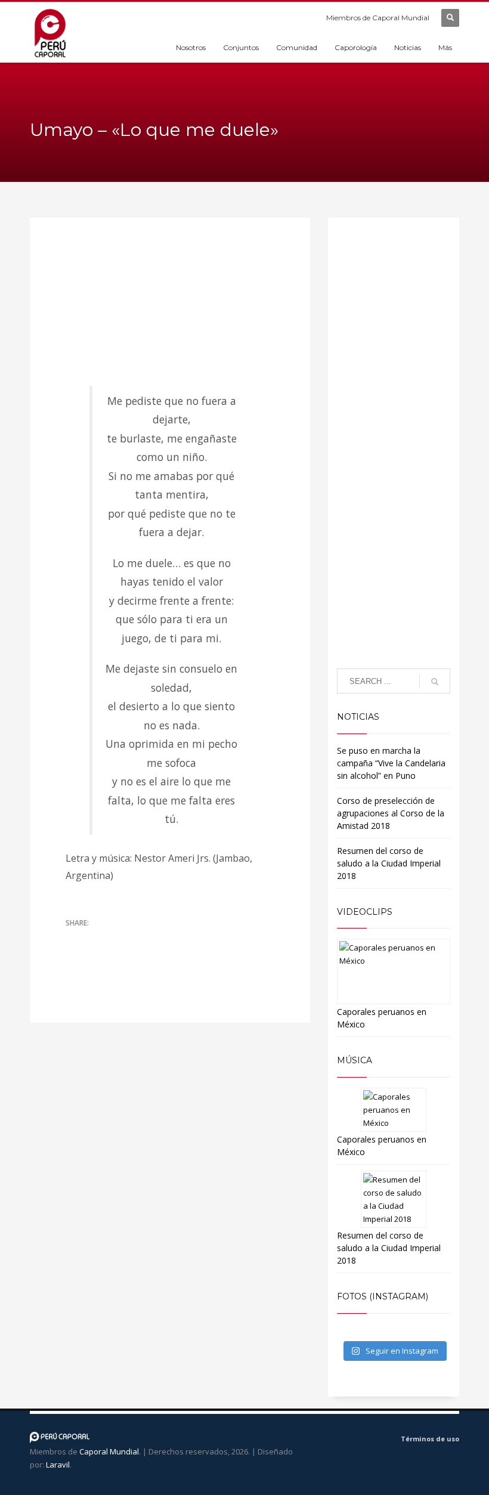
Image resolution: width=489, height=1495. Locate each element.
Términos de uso (430, 1438)
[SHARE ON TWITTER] (74, 939)
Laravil (58, 1464)
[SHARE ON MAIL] (74, 954)
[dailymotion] (341, 1441)
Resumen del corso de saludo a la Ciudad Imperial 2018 (389, 863)
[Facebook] (305, 1441)
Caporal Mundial (109, 1451)
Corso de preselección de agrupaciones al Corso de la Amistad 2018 (390, 813)
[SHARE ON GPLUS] (116, 939)
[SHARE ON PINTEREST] (137, 939)
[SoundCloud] (377, 1441)
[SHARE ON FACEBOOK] (95, 939)
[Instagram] (359, 1441)
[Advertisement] (393, 472)
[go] (434, 681)
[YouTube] (323, 1441)
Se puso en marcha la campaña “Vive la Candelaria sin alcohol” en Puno (391, 763)
